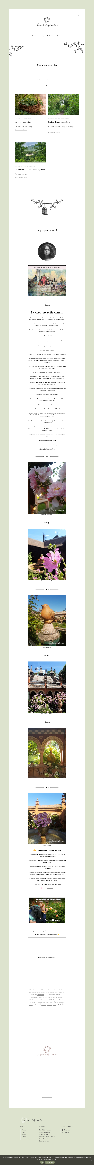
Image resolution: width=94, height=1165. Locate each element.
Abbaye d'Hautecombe (33, 989)
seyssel (37, 1004)
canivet (38, 992)
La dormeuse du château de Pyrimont (30, 169)
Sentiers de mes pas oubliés (59, 121)
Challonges (52, 992)
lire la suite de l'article (21, 130)
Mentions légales (27, 1139)
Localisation (37, 884)
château (40, 994)
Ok (42, 1162)
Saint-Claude (61, 1002)
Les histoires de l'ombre (46, 1139)
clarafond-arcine (54, 994)
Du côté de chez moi (45, 1130)
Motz (60, 999)
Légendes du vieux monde (47, 1136)
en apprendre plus (47, 1097)
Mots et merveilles (44, 1132)
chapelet (61, 992)
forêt (49, 997)
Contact (59, 36)
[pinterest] (78, 15)
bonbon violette (57, 989)
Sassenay (31, 1005)
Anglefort (41, 989)
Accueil (34, 36)
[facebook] (76, 15)
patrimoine (41, 1002)
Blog (42, 36)
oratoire (34, 1002)
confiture (62, 994)
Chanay (56, 992)
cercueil (47, 992)
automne (49, 989)
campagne (32, 992)
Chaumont (33, 994)
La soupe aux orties (23, 121)
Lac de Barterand (40, 999)
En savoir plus (50, 1162)
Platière (47, 1002)
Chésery (46, 994)
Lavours (46, 999)
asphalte (45, 989)
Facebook (67, 1130)
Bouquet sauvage (44, 1141)
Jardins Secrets (50, 888)
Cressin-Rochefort (34, 997)
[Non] (92, 1160)
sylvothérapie (49, 1005)
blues (53, 989)
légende (51, 999)
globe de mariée (53, 997)
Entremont (45, 997)
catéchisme (43, 992)
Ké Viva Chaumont (32, 999)
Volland (54, 1005)
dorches (40, 997)
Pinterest (66, 1132)
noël (30, 1002)
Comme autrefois (44, 1134)
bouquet (62, 989)
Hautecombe (60, 997)
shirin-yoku (43, 1005)
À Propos (50, 36)
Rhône (56, 1002)
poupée (51, 1002)
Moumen (63, 999)
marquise (56, 999)
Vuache (61, 1004)
